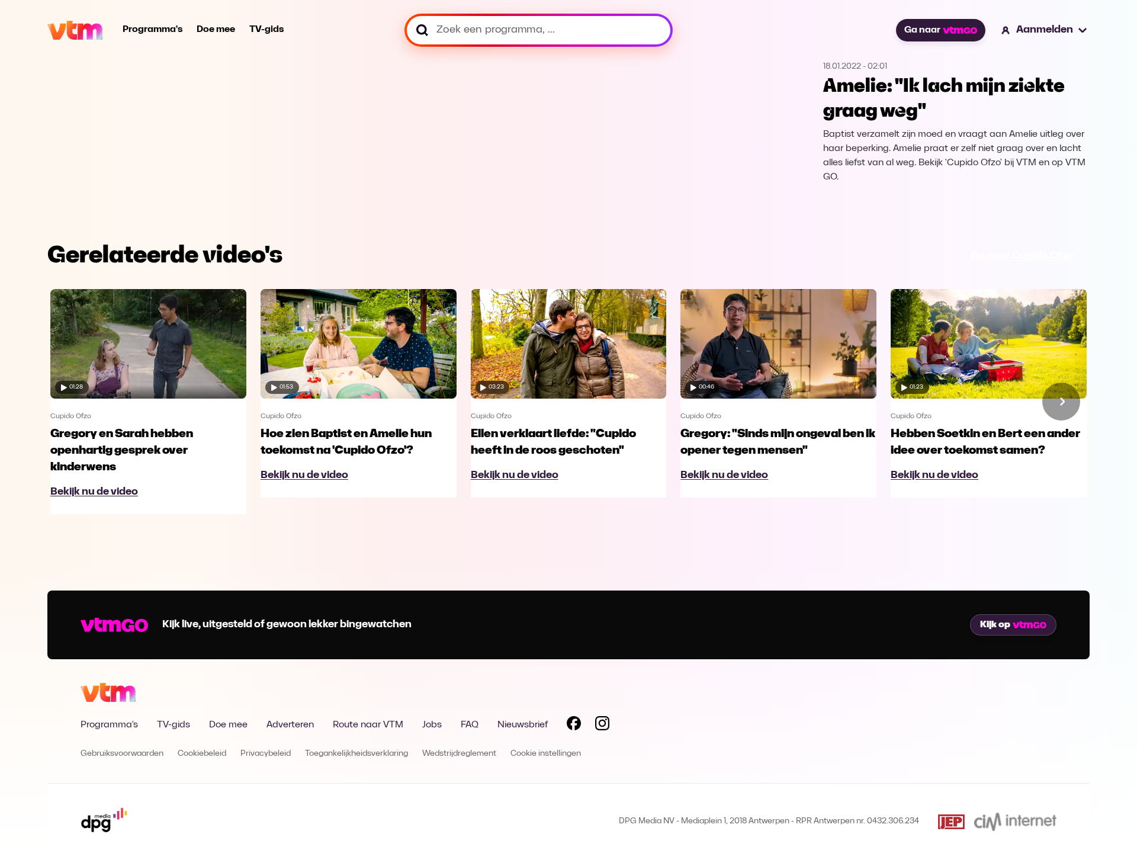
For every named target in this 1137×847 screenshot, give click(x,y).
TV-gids (266, 29)
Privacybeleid (265, 753)
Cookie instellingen (545, 753)
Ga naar (922, 30)
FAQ (469, 725)
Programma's (152, 29)
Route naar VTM (368, 725)
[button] (1045, 30)
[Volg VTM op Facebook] (574, 725)
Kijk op (995, 625)
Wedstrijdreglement (459, 753)
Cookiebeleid (202, 753)
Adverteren (290, 725)
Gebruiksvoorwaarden (122, 753)
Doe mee (216, 29)
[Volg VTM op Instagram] (602, 725)
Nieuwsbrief (522, 725)
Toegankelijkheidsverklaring (356, 753)
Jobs (432, 725)
